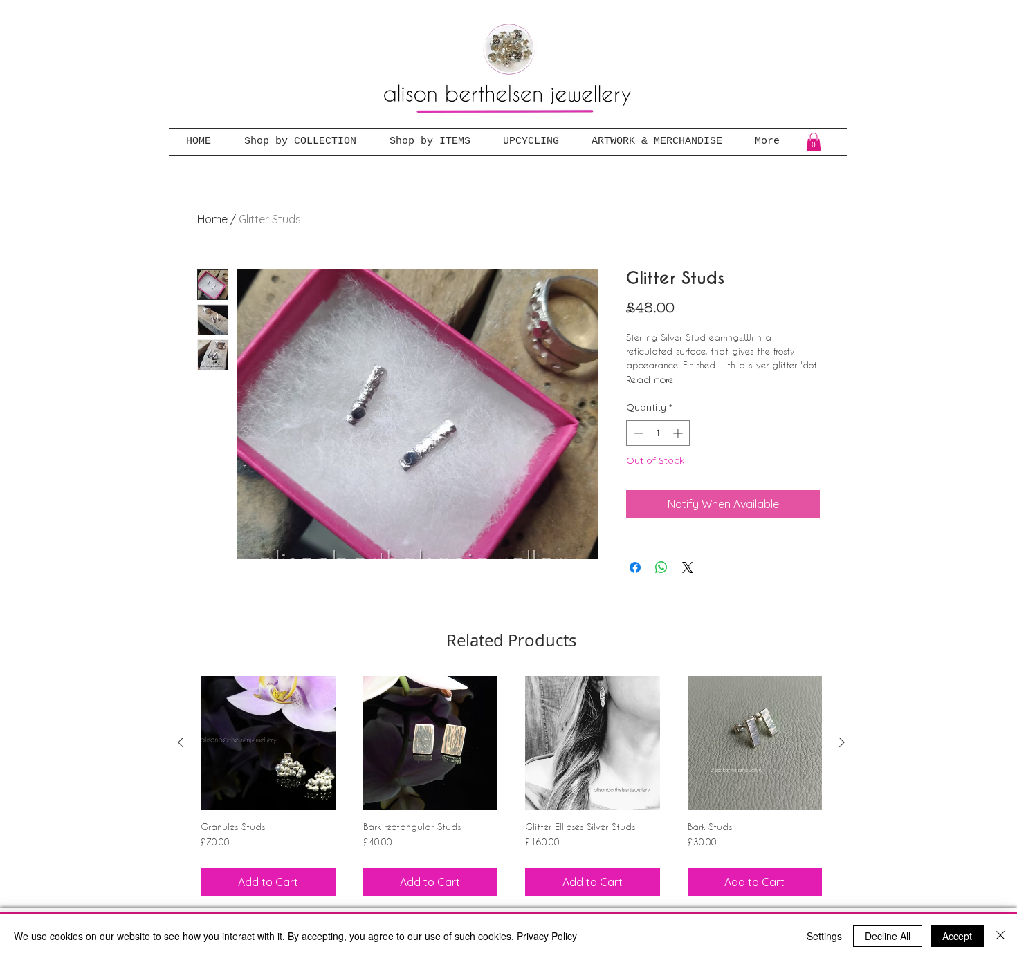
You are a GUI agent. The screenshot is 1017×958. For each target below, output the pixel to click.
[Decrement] (636, 433)
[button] (813, 142)
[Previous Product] (180, 742)
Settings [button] (824, 936)
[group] (511, 785)
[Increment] (679, 433)
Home (212, 219)
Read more (650, 379)
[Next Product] (842, 742)
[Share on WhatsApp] (661, 567)
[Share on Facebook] (635, 567)
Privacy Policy (547, 936)
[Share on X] (687, 567)
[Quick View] (268, 743)
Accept (957, 936)
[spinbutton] (657, 433)
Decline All (887, 936)
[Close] (1000, 936)
